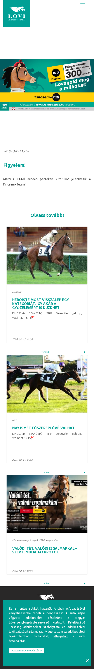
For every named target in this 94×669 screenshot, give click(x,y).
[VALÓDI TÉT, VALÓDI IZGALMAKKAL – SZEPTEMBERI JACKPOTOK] (47, 504)
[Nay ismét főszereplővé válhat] (47, 384)
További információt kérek (26, 650)
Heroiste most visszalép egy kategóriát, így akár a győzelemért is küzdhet (40, 303)
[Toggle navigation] (83, 3)
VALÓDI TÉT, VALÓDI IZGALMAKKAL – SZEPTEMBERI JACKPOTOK (44, 550)
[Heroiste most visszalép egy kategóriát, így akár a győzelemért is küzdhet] (47, 255)
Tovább (45, 352)
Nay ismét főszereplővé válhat (43, 428)
